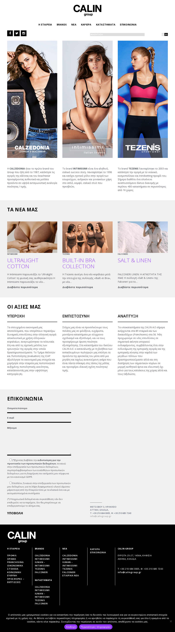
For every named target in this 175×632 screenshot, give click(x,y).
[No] (170, 621)
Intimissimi (42, 558)
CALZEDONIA (70, 555)
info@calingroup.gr (100, 516)
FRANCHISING (15, 562)
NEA (73, 24)
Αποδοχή (71, 627)
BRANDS (62, 24)
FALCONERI (123, 254)
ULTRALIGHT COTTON (22, 263)
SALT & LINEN (134, 260)
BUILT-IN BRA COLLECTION (78, 263)
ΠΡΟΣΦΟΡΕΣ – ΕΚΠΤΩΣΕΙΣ (15, 580)
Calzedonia (42, 555)
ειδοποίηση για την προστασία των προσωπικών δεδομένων (33, 462)
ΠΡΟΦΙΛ (12, 555)
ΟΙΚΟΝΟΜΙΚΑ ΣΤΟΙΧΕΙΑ (15, 567)
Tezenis (40, 568)
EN (163, 34)
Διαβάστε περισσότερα (22, 287)
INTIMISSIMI (12, 254)
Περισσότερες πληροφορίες (96, 627)
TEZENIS (66, 254)
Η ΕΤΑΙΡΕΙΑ (45, 24)
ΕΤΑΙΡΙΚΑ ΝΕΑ (70, 575)
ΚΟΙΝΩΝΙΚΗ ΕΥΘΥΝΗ (14, 574)
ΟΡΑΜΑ (11, 558)
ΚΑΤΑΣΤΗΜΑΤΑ (106, 24)
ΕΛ (166, 34)
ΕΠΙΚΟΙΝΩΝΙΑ (128, 24)
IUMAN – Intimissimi (42, 564)
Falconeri (41, 572)
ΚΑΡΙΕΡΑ (86, 24)
